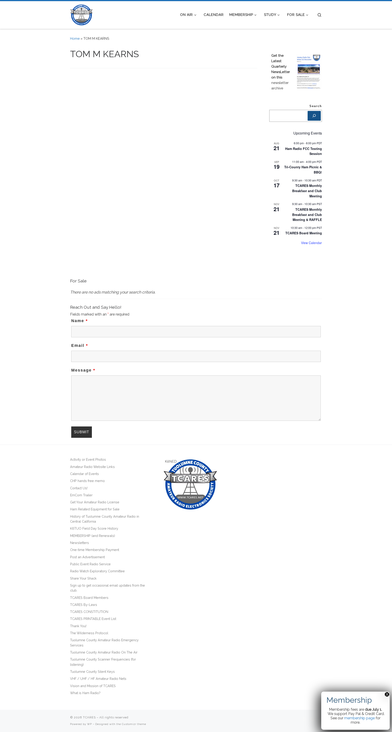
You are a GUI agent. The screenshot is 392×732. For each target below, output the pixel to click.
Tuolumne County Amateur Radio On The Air (103, 652)
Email (79, 345)
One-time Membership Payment (94, 550)
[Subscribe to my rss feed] (304, 719)
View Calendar (311, 242)
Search (315, 106)
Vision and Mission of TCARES (93, 686)
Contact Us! (79, 488)
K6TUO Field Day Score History (94, 528)
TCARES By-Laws (83, 605)
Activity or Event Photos (88, 459)
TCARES (89, 717)
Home (75, 39)
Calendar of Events (84, 474)
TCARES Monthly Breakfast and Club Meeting (307, 190)
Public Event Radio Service (90, 564)
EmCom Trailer (81, 495)
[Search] (314, 116)
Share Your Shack (83, 578)
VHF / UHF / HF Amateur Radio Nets (98, 679)
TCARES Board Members (89, 598)
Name (79, 320)
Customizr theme (134, 724)
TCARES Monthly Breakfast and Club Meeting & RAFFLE (307, 214)
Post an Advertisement (87, 557)
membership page (359, 718)
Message (83, 370)
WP (89, 724)
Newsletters (79, 543)
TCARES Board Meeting (303, 233)
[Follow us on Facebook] (312, 719)
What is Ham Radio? (85, 693)
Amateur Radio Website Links (92, 467)
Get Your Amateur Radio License (94, 502)
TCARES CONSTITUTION (89, 612)
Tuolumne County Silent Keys (92, 671)
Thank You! (78, 626)
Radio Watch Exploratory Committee (97, 571)
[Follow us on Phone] (320, 719)
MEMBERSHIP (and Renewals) (92, 536)
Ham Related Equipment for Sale (95, 509)
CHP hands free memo (87, 481)
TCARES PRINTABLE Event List (93, 619)
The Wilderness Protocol (89, 633)
